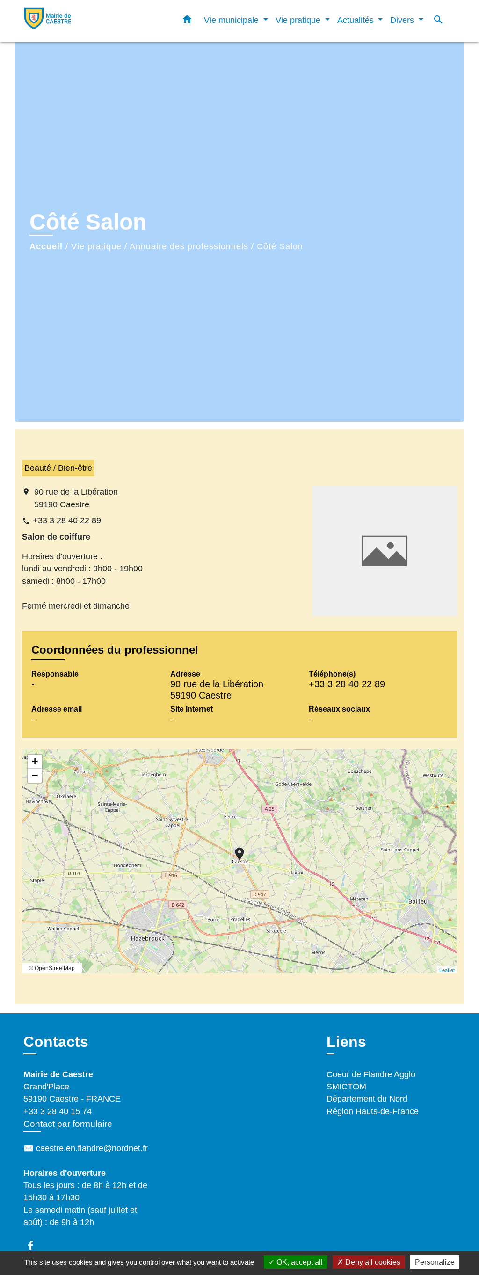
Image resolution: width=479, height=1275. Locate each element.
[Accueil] (80, 20)
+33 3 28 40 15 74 (57, 1111)
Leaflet (447, 969)
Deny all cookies (371, 1262)
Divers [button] (403, 20)
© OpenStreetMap (52, 968)
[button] (187, 21)
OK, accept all (299, 1262)
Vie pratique (96, 246)
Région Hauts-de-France (373, 1111)
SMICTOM (346, 1086)
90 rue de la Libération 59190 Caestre (76, 498)
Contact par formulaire (67, 1124)
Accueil (46, 246)
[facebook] (34, 1245)
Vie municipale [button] (232, 20)
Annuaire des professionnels (189, 246)
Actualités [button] (356, 20)
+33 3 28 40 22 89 (67, 520)
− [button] (35, 775)
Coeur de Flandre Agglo (371, 1074)
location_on (235, 849)
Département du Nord (367, 1098)
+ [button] (35, 761)
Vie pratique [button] (299, 20)
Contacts (55, 1041)
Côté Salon (280, 246)
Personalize (435, 1262)
